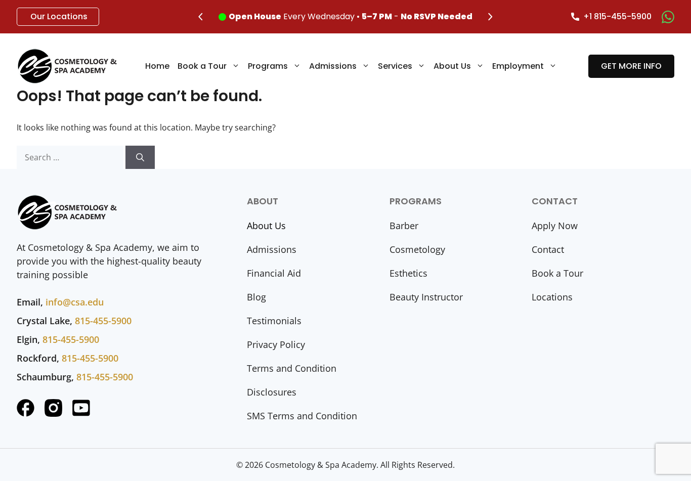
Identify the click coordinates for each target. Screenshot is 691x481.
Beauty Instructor (426, 297)
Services (395, 66)
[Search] (140, 157)
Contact (548, 249)
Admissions (333, 66)
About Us (452, 66)
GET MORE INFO (631, 66)
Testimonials (274, 321)
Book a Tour (202, 66)
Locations (552, 297)
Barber (404, 226)
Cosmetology (417, 249)
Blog (256, 297)
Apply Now (555, 226)
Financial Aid (274, 273)
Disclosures (271, 392)
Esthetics (408, 273)
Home (157, 66)
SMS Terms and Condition (302, 416)
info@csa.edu (75, 302)
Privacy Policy (276, 344)
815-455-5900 (103, 321)
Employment (518, 66)
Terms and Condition (291, 368)
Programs (268, 66)
